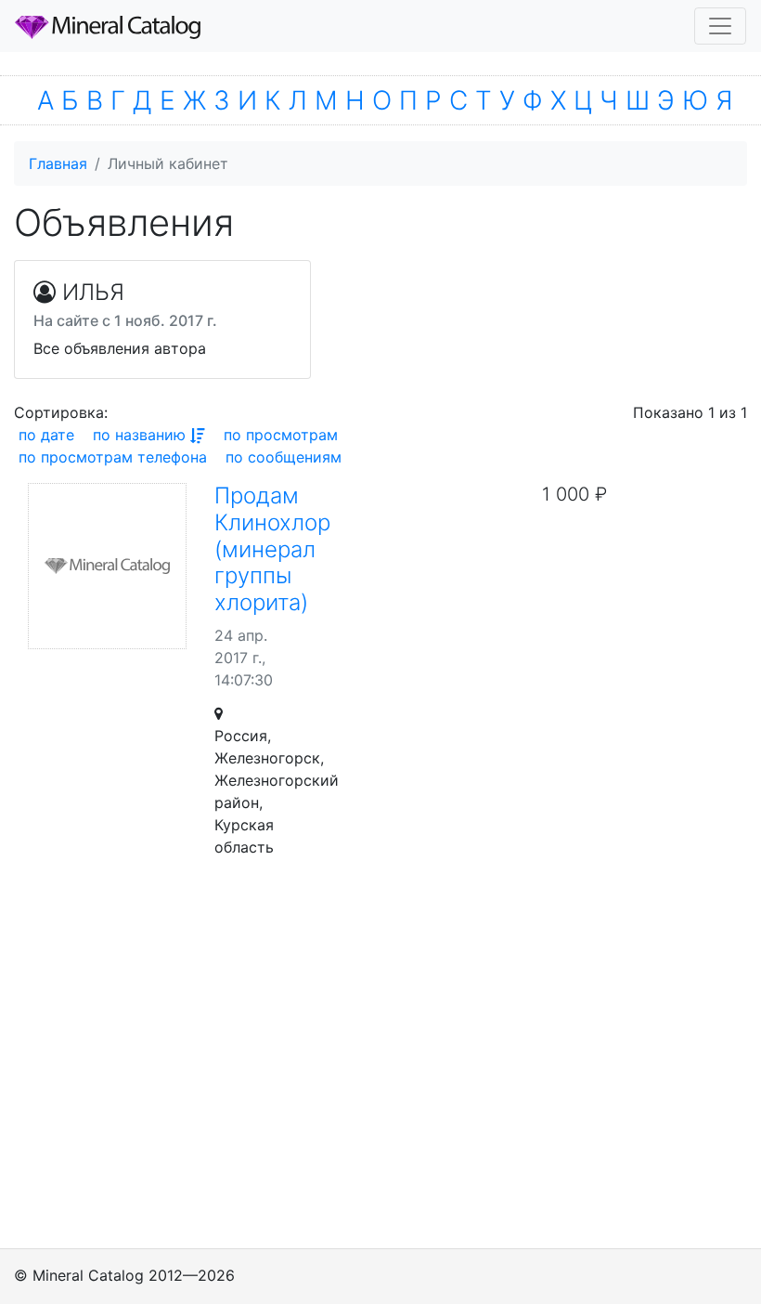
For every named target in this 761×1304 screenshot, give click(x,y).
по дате (46, 434)
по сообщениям (284, 457)
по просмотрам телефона (113, 457)
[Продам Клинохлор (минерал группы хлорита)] (107, 566)
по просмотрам (281, 434)
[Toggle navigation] (720, 26)
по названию (139, 434)
